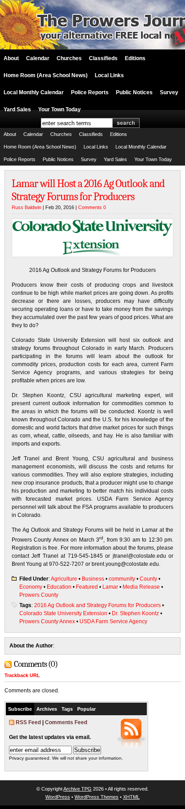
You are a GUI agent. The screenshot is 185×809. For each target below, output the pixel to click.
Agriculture (64, 579)
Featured (87, 587)
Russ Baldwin (26, 207)
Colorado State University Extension (63, 613)
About (11, 58)
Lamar (110, 587)
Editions (135, 58)
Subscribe (20, 709)
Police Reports (90, 92)
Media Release (141, 587)
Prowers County (38, 595)
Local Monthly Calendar (34, 92)
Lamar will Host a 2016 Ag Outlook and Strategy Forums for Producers (88, 190)
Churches (69, 58)
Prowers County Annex (47, 621)
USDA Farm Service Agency (113, 621)
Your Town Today (59, 109)
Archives (46, 709)
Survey (169, 92)
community (122, 579)
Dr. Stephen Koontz (135, 613)
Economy (30, 587)
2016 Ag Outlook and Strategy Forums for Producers (97, 605)
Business (93, 579)
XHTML (131, 797)
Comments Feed (66, 722)
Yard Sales (17, 109)
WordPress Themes (97, 797)
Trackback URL (22, 675)
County (148, 579)
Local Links (109, 75)
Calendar (37, 58)
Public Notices (134, 92)
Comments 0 (92, 207)
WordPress (57, 797)
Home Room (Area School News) (46, 75)
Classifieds (103, 58)
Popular (86, 709)
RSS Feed (28, 722)
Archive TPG (77, 789)
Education (59, 587)
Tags (67, 709)
